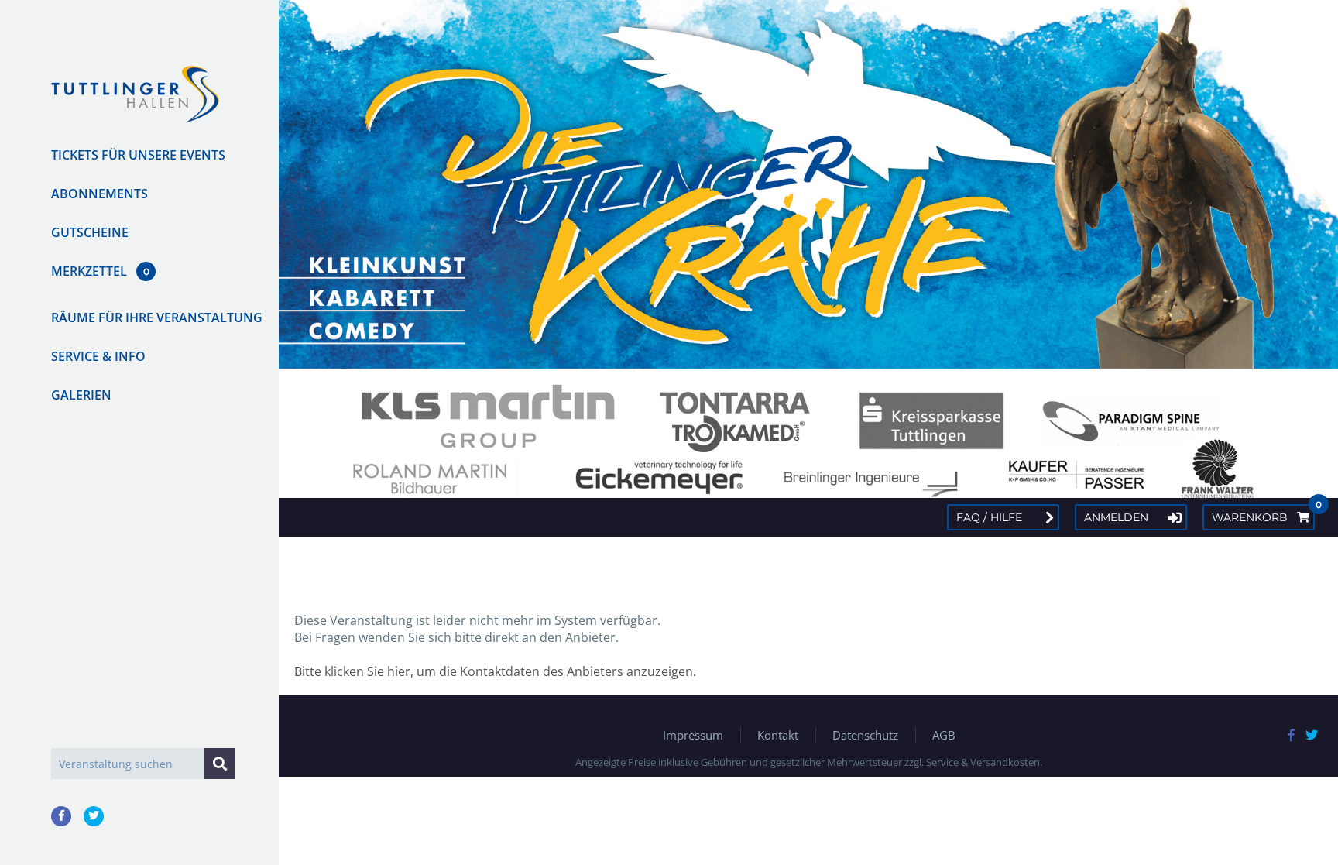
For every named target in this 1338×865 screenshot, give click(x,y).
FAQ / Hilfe (989, 517)
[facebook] (61, 816)
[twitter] (94, 816)
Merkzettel (89, 271)
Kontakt (777, 735)
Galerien (81, 394)
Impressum (693, 735)
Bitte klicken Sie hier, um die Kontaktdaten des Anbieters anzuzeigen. (495, 671)
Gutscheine (90, 232)
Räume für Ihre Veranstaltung (156, 317)
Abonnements (99, 193)
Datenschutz (865, 735)
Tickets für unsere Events (138, 154)
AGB (943, 735)
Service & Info (98, 356)
